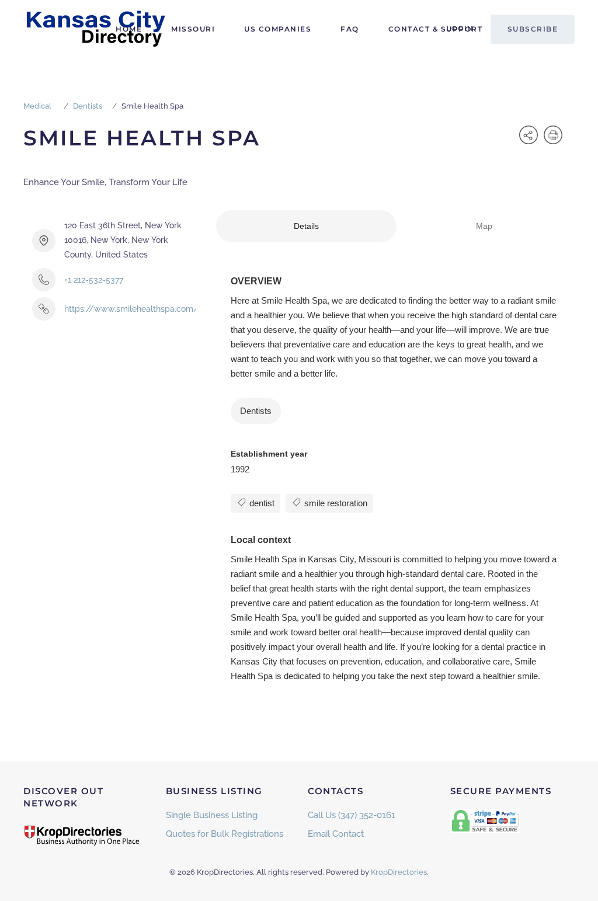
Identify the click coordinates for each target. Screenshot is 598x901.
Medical (37, 106)
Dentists (87, 106)
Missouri (193, 29)
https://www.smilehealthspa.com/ (131, 309)
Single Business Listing (212, 815)
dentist (260, 503)
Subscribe (532, 29)
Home (129, 29)
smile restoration (334, 503)
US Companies (277, 29)
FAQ (349, 29)
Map (484, 226)
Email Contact (336, 834)
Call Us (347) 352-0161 (351, 815)
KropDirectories (399, 872)
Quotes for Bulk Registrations (224, 834)
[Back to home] (96, 29)
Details (306, 226)
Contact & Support (435, 29)
